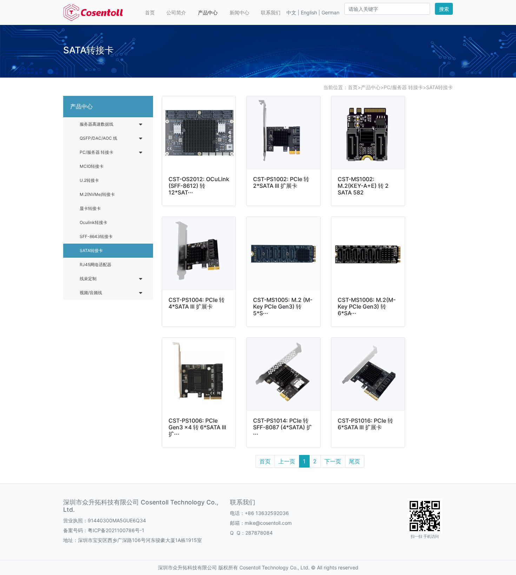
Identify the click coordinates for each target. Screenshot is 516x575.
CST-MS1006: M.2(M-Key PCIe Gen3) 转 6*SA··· (367, 306)
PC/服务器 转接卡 (403, 87)
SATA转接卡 (439, 87)
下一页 (332, 461)
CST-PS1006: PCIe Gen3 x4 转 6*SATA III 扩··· (197, 427)
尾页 (354, 461)
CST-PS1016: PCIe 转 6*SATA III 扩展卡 (365, 424)
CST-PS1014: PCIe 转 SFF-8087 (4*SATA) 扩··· (282, 427)
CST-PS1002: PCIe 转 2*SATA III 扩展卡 (281, 182)
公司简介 (176, 12)
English (309, 12)
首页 (150, 12)
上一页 (286, 461)
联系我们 (270, 12)
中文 (291, 12)
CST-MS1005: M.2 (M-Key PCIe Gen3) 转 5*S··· (282, 306)
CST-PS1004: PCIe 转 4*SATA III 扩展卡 (196, 303)
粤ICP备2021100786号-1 (116, 530)
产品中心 (208, 12)
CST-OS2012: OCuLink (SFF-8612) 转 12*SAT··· (198, 186)
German (330, 12)
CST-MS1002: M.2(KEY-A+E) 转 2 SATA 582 (363, 186)
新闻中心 (239, 12)
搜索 (444, 9)
